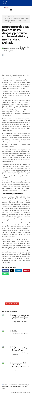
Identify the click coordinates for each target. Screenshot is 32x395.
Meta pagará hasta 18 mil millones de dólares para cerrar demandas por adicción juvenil (20, 365)
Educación (11, 16)
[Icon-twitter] (24, 3)
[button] (11, 10)
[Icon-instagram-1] (27, 3)
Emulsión (14, 331)
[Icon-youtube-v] (30, 3)
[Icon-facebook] (22, 3)
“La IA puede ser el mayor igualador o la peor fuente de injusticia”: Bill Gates (19, 348)
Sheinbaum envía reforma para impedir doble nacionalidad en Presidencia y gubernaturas (20, 317)
